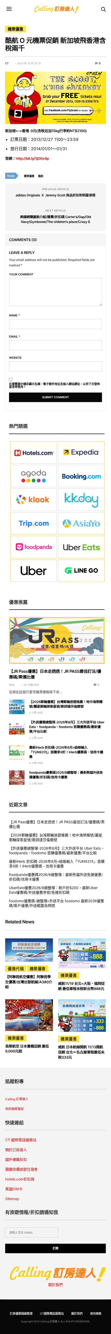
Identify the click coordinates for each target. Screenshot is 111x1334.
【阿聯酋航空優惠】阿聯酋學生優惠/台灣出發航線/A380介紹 (28, 982)
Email (14, 336)
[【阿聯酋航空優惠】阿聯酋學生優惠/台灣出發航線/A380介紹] (29, 950)
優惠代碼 (16, 968)
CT (7, 63)
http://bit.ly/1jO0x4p (32, 158)
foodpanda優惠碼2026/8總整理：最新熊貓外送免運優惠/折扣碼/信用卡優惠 (56, 876)
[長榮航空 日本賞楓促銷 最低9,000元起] (29, 1015)
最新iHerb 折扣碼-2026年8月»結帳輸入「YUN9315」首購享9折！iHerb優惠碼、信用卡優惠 (66, 752)
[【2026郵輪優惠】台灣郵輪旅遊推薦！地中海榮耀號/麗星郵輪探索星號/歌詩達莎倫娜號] (17, 707)
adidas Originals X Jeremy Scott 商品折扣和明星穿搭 (56, 195)
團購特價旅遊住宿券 (21, 1169)
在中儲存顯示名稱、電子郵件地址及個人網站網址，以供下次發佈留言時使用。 (54, 385)
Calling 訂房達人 (16, 1099)
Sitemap (12, 1198)
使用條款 (95, 1313)
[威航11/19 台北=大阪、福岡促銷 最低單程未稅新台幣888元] (82, 953)
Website (15, 357)
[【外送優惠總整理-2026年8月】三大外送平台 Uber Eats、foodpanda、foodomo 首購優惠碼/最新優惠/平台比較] (17, 727)
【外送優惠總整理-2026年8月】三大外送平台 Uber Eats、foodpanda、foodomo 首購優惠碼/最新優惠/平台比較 (66, 727)
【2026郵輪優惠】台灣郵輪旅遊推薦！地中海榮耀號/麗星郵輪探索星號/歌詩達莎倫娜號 (55, 837)
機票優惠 (15, 29)
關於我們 (55, 1284)
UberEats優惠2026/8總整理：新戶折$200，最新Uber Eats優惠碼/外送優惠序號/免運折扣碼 (53, 889)
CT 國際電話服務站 (20, 1140)
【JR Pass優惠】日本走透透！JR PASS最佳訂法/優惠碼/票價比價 (57, 824)
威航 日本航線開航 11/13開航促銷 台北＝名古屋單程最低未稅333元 (81, 1052)
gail (12, 684)
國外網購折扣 (16, 1159)
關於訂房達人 (16, 1149)
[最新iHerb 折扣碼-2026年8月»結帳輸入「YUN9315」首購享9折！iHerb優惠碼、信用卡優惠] (17, 752)
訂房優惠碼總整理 (21, 1313)
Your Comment (21, 274)
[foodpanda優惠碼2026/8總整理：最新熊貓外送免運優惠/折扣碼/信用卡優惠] (17, 777)
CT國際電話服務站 (52, 1313)
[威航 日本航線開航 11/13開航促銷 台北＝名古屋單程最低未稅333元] (82, 1015)
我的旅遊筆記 (14, 1109)
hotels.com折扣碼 (19, 1179)
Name (14, 315)
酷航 (40, 176)
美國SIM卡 (13, 1189)
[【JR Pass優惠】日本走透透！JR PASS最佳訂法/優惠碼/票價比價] (57, 640)
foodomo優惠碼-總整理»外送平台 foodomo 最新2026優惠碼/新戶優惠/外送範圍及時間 (56, 903)
